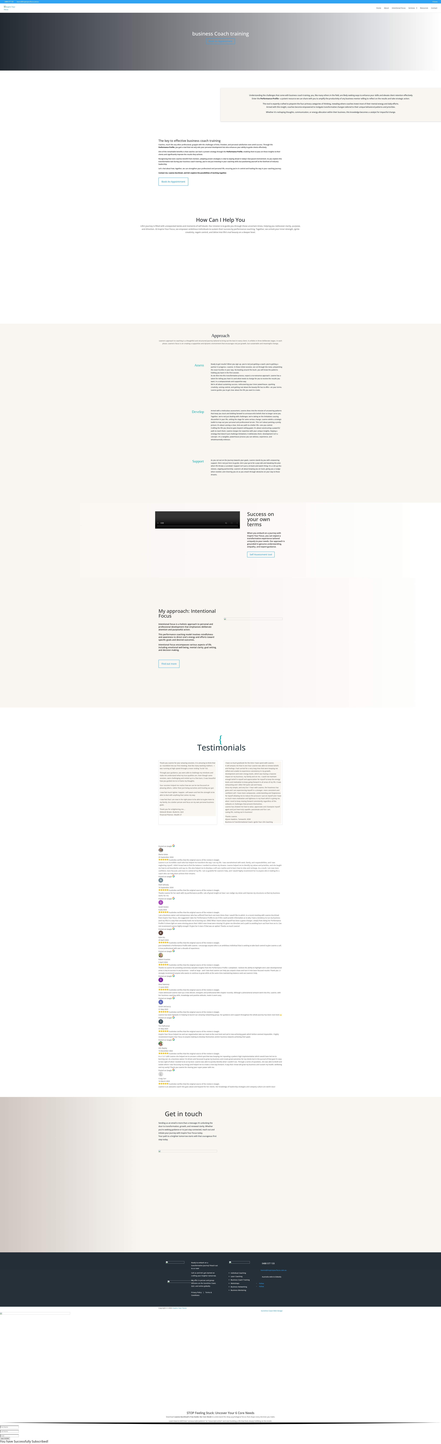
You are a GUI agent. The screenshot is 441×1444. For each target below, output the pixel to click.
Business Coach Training (240, 1280)
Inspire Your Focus (179, 1308)
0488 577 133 (9, 2)
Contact (434, 8)
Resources (424, 8)
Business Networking (239, 1287)
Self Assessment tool (261, 554)
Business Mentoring (238, 1290)
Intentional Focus (399, 8)
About (386, 8)
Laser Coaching (236, 1276)
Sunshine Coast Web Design (272, 1311)
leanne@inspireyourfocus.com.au (274, 1270)
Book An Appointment (220, 41)
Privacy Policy (196, 1292)
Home (378, 8)
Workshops (235, 1283)
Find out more (169, 663)
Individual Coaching (238, 1273)
